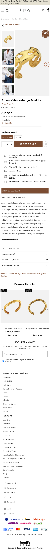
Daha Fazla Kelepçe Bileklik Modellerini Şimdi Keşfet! (23, 274)
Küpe (5, 393)
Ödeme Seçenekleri (12, 260)
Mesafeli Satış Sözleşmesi (14, 455)
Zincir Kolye (8, 408)
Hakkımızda (8, 444)
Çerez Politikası (9, 451)
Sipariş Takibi (8, 431)
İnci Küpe (7, 385)
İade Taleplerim (9, 427)
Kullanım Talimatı (11, 265)
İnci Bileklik (7, 381)
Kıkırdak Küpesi (9, 404)
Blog (5, 474)
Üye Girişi (6, 420)
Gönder (43, 355)
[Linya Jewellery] (25, 10)
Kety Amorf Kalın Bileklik (37, 329)
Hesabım (6, 435)
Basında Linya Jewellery (13, 466)
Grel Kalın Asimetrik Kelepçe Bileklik (13, 330)
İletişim (6, 478)
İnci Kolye (7, 377)
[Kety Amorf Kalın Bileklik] (37, 306)
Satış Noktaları (9, 470)
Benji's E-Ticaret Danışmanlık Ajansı (25, 548)
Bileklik (6, 400)
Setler (5, 411)
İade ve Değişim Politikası (14, 459)
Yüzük (5, 396)
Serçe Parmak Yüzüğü (12, 389)
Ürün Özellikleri (11, 191)
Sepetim (6, 424)
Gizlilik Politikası (9, 447)
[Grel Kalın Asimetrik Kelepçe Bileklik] (13, 306)
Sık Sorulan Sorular (11, 462)
